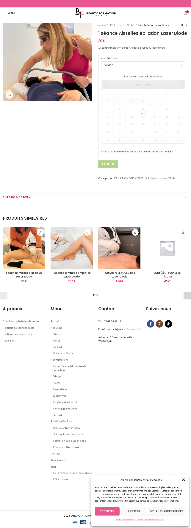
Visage (57, 334)
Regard (57, 346)
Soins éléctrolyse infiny (66, 427)
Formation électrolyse (66, 447)
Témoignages (58, 460)
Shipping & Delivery (16, 197)
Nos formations (59, 359)
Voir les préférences (166, 511)
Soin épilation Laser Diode (153, 25)
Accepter (107, 511)
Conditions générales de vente (21, 321)
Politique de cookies (125, 519)
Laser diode (60, 389)
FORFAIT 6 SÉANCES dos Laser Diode (119, 274)
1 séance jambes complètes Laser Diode (72, 274)
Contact (55, 453)
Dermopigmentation (65, 408)
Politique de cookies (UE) (17, 334)
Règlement (9, 340)
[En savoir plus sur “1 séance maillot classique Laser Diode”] (40, 232)
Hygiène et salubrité (65, 402)
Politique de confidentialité (150, 519)
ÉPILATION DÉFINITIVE (122, 25)
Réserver (108, 164)
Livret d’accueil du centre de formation (69, 368)
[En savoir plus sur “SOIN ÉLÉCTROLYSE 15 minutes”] (183, 232)
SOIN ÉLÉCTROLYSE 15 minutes (167, 274)
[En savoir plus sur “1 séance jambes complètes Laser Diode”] (87, 232)
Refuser (134, 511)
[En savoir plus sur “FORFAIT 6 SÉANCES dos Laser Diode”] (135, 232)
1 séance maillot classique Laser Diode (24, 274)
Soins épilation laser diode (68, 434)
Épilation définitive (64, 353)
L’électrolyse (60, 479)
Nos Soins (56, 327)
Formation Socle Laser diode (69, 440)
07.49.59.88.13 (112, 321)
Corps (56, 340)
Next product (186, 25)
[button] (183, 480)
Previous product (179, 25)
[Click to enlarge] (9, 95)
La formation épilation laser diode (72, 472)
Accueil (102, 25)
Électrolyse (59, 395)
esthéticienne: (109, 58)
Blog (53, 466)
